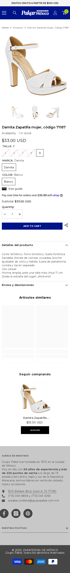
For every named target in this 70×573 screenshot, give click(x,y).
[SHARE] (65, 225)
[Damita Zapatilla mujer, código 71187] (35, 398)
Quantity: (8, 207)
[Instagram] (16, 513)
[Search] (15, 13)
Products (18, 27)
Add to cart (32, 226)
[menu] (4, 13)
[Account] (55, 13)
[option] (35, 65)
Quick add (35, 430)
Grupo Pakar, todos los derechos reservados (34, 552)
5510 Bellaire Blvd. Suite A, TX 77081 (32, 491)
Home (5, 27)
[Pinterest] (27, 513)
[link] (18, 351)
